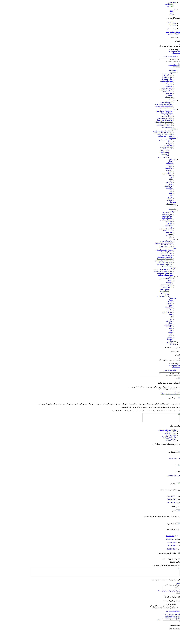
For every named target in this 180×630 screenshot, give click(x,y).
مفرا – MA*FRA (171, 435)
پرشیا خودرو (172, 138)
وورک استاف (168, 186)
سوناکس (173, 129)
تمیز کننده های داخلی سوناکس (163, 132)
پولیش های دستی (167, 88)
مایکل (170, 179)
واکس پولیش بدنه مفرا (165, 123)
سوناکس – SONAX (170, 439)
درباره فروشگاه (171, 204)
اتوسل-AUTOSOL (170, 433)
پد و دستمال (168, 97)
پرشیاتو (170, 141)
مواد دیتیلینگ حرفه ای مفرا (164, 111)
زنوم (171, 195)
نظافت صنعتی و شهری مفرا (163, 122)
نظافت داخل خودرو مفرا (164, 120)
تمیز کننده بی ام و (167, 145)
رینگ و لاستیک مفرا (166, 114)
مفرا (174, 109)
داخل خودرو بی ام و (166, 147)
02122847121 (171, 546)
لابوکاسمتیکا (168, 168)
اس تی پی (169, 170)
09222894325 (171, 503)
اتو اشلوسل (168, 188)
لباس (167, 155)
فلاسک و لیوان (164, 152)
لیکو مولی (169, 172)
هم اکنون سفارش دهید (173, 32)
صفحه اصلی (172, 70)
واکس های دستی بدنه (165, 90)
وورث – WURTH (171, 440)
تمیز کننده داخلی (167, 75)
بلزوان (170, 175)
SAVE (177, 629)
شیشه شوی (168, 82)
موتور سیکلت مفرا (166, 116)
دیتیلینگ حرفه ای (167, 91)
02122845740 (171, 542)
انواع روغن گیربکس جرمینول (167, 430)
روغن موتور (168, 93)
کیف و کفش (165, 154)
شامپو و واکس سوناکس (165, 136)
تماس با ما (173, 205)
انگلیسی (170, 2)
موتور (170, 98)
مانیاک (170, 166)
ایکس (158, 619)
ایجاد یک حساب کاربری (173, 611)
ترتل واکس (169, 163)
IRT (175, 9)
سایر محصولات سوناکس (164, 134)
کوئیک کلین (169, 182)
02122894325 (171, 549)
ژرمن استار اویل (167, 173)
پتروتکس (169, 198)
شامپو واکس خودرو (166, 81)
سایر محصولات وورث (165, 107)
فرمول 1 (169, 200)
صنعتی (170, 95)
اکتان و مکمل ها (167, 73)
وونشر (170, 193)
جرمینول (169, 164)
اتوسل (170, 161)
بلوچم (170, 189)
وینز (171, 191)
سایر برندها (172, 159)
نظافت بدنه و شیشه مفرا (164, 118)
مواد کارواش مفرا (166, 113)
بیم (171, 177)
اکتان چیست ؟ (171, 431)
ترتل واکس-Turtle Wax (169, 437)
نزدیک (178, 583)
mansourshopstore (174, 458)
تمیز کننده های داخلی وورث (164, 106)
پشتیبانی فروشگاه (166, 394)
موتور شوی (168, 86)
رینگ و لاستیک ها (167, 79)
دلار (171, 12)
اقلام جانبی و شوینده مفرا (164, 125)
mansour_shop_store (174, 475)
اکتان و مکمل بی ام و (165, 139)
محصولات (173, 72)
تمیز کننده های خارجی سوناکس (162, 131)
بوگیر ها (170, 84)
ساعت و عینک (164, 150)
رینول (170, 180)
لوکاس (170, 196)
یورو (171, 14)
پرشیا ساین (169, 143)
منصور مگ (173, 202)
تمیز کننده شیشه (167, 77)
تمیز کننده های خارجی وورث (163, 104)
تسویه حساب (176, 53)
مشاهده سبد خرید (174, 51)
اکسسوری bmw (167, 148)
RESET (172, 629)
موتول (170, 184)
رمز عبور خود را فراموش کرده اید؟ (169, 590)
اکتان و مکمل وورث (166, 102)
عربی (168, 6)
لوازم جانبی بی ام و (163, 157)
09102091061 (171, 499)
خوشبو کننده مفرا (167, 127)
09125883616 (171, 496)
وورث (174, 100)
